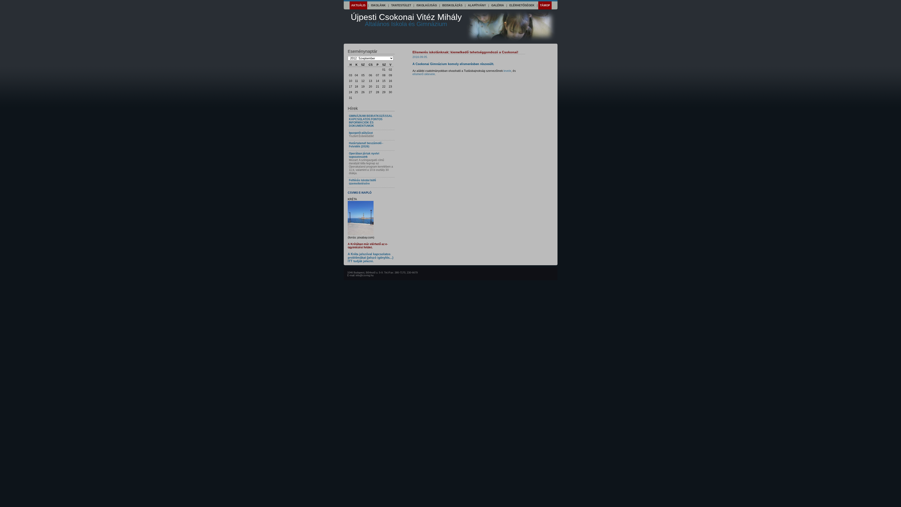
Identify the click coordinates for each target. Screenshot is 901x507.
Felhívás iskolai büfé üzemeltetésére (362, 182)
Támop (545, 5)
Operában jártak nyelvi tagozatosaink (364, 155)
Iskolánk (378, 5)
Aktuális (358, 5)
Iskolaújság (426, 5)
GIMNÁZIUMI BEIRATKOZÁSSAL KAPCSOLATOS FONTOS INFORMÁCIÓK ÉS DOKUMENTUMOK (370, 120)
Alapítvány (477, 5)
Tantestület (401, 5)
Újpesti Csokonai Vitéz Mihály (406, 19)
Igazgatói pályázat (361, 132)
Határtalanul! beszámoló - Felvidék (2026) (366, 145)
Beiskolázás (452, 5)
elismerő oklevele (423, 74)
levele (507, 71)
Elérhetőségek (521, 5)
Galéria (497, 5)
